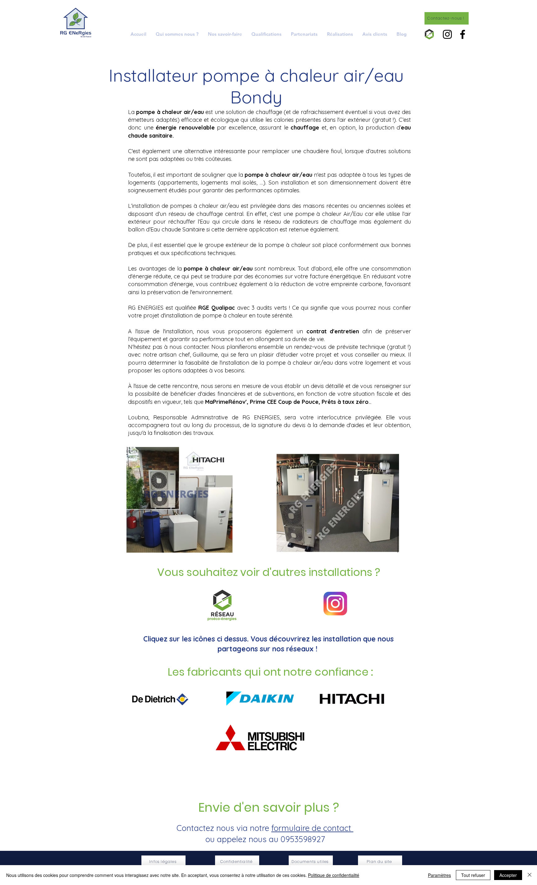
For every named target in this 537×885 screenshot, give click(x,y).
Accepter (508, 875)
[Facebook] (463, 34)
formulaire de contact (312, 828)
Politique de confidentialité (333, 875)
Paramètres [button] (439, 875)
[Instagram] (447, 34)
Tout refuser (473, 875)
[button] (225, 34)
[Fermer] (529, 875)
